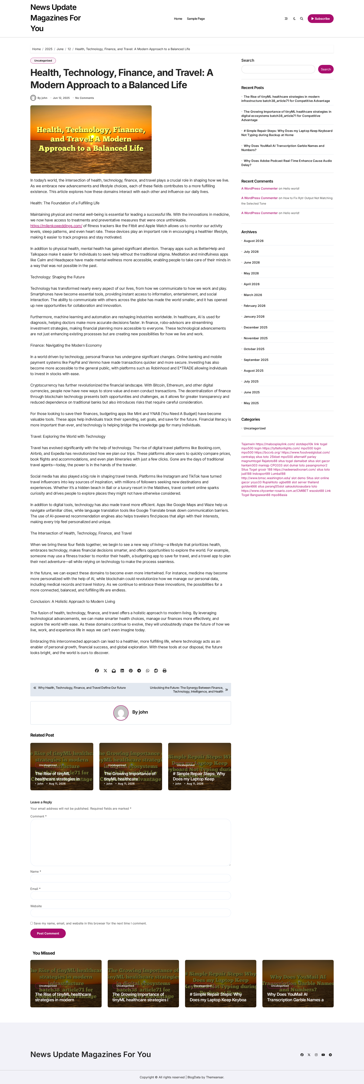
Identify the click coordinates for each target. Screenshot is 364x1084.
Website (36, 906)
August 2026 (254, 241)
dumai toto (297, 465)
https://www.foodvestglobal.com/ (306, 452)
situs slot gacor (319, 461)
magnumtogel (251, 461)
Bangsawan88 (260, 495)
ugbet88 (285, 482)
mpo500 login (251, 448)
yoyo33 (256, 482)
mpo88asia (279, 495)
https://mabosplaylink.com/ (275, 444)
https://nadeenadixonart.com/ (294, 469)
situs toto (262, 457)
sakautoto (292, 486)
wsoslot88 (316, 491)
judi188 (246, 473)
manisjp (263, 465)
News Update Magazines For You (55, 17)
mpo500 (247, 452)
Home (178, 18)
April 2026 (252, 284)
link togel (320, 444)
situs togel (285, 461)
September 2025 (256, 360)
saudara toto (308, 486)
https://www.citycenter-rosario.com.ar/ (269, 491)
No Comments (84, 97)
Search (247, 60)
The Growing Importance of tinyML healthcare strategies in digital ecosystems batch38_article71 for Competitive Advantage (286, 116)
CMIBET (302, 491)
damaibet (300, 461)
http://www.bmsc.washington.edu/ (265, 478)
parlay (311, 457)
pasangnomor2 (316, 465)
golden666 (249, 486)
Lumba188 (278, 473)
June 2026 (252, 262)
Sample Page (196, 18)
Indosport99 (261, 473)
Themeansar (214, 1077)
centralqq (248, 457)
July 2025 (251, 381)
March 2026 (253, 295)
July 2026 (251, 251)
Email (35, 889)
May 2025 (251, 403)
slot (286, 465)
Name (35, 871)
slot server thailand (305, 482)
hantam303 (249, 465)
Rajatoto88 (269, 461)
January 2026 (254, 316)
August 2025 (254, 370)
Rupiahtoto (270, 482)
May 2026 (251, 273)
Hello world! (291, 188)
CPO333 (276, 465)
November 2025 (256, 338)
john (143, 712)
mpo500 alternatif (293, 457)
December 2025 (256, 327)
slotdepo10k (304, 444)
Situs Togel (249, 469)
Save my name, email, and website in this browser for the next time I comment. (90, 923)
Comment (38, 816)
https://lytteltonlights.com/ (281, 448)
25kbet (275, 457)
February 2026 (255, 306)
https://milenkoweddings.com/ (56, 226)
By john (42, 97)
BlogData (194, 1077)
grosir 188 (265, 469)
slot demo (298, 478)
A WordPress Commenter (259, 213)
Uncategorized (43, 60)
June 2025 (252, 392)
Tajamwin (248, 444)
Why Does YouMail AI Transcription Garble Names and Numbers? (297, 1000)
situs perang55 (268, 486)
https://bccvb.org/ (267, 452)
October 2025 (254, 349)
